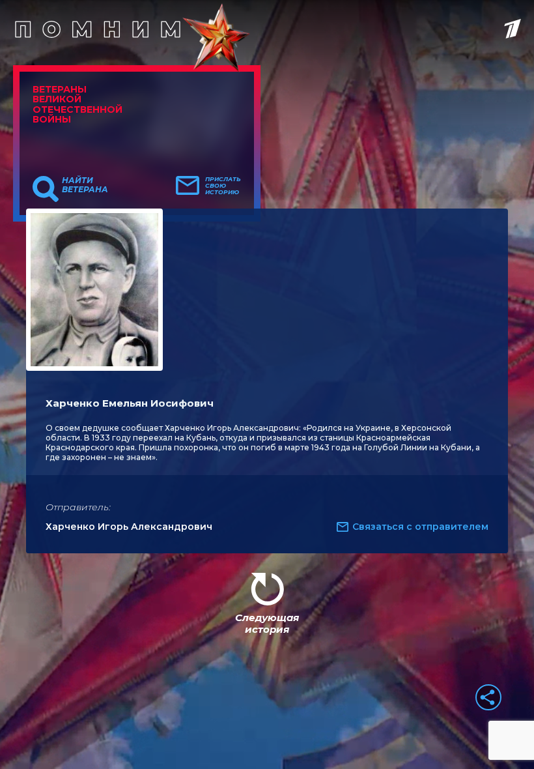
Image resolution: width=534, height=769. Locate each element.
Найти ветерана (85, 185)
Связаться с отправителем (420, 526)
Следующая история (267, 623)
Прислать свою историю (223, 186)
